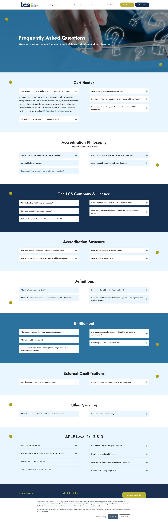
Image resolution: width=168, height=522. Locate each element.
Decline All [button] (124, 517)
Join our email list (134, 495)
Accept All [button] (113, 517)
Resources (96, 5)
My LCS (142, 5)
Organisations (55, 5)
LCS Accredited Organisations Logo (56, 111)
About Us (109, 5)
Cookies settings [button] (101, 517)
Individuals (71, 5)
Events (82, 5)
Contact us (127, 5)
